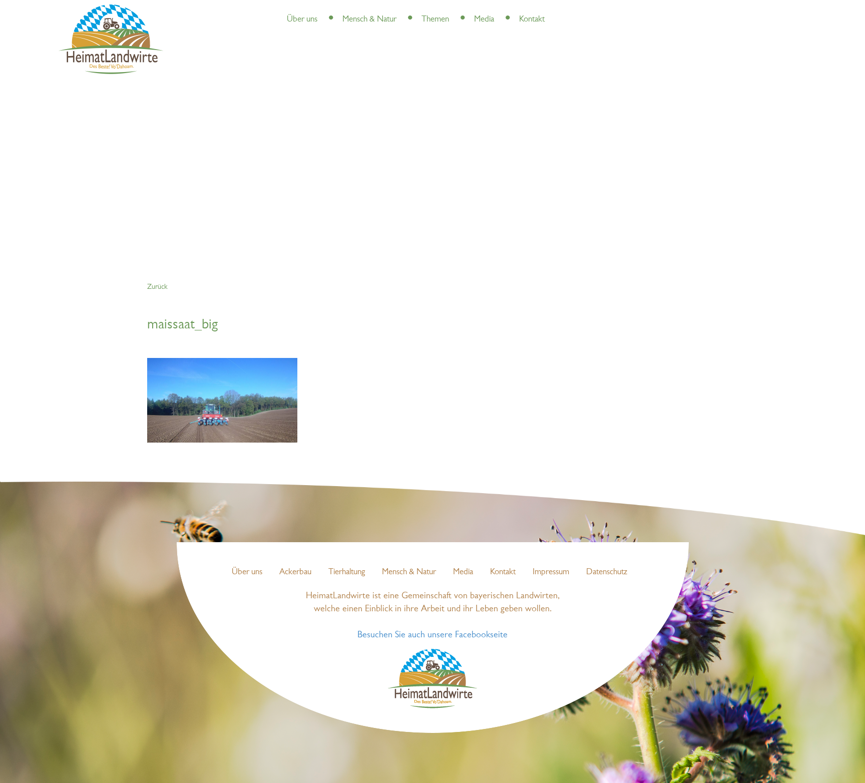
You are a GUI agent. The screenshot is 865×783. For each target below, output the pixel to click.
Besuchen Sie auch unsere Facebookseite (432, 635)
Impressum (551, 572)
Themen (435, 19)
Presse (329, 10)
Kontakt (532, 19)
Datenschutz (606, 572)
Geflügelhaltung (476, 10)
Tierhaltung (346, 572)
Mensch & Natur (369, 19)
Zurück (157, 287)
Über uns (302, 19)
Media (484, 19)
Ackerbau (295, 572)
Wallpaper (522, 10)
